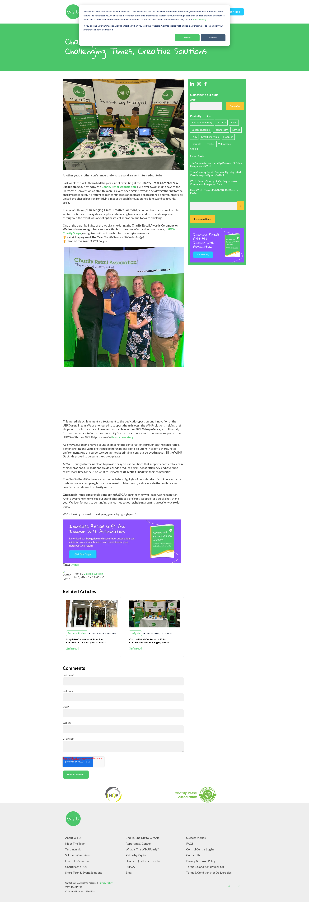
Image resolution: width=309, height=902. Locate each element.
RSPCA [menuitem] (130, 866)
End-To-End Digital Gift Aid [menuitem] (142, 837)
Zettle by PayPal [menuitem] (136, 855)
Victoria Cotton (93, 573)
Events (74, 564)
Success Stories (201, 129)
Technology (221, 129)
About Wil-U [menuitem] (73, 837)
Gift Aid (221, 122)
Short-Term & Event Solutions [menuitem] (83, 872)
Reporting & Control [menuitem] (138, 843)
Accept (187, 37)
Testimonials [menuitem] (73, 849)
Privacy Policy (199, 19)
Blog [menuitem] (128, 872)
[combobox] (213, 206)
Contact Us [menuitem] (193, 855)
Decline (213, 37)
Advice (236, 129)
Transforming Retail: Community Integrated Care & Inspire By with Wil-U (215, 173)
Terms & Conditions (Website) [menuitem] (205, 866)
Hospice (228, 136)
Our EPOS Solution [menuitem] (77, 861)
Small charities (210, 136)
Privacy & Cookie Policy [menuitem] (200, 861)
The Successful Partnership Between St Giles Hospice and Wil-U (216, 164)
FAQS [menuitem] (189, 843)
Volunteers (224, 143)
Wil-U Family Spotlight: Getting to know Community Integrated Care (213, 182)
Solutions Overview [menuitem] (77, 855)
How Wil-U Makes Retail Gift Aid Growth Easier (214, 192)
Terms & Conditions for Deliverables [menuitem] (209, 872)
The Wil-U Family (202, 122)
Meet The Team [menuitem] (75, 843)
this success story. (122, 437)
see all (194, 148)
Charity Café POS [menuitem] (76, 866)
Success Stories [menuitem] (196, 837)
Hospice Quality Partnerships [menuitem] (144, 861)
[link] (73, 11)
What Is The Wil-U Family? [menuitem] (142, 849)
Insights (196, 143)
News (233, 122)
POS (194, 136)
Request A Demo (202, 219)
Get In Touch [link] (234, 11)
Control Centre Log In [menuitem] (200, 849)
